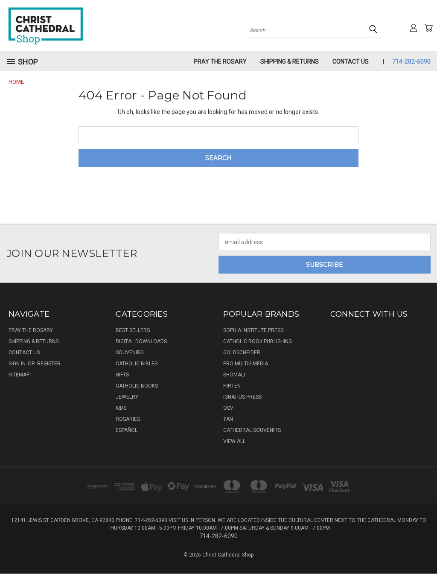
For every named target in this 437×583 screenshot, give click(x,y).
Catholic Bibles (136, 364)
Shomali (234, 375)
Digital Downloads (141, 341)
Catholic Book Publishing (257, 341)
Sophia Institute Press (253, 330)
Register (49, 364)
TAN (228, 419)
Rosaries (128, 419)
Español (126, 430)
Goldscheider (241, 353)
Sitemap (19, 375)
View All (234, 441)
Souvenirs (129, 353)
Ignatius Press (242, 397)
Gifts (122, 375)
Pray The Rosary (220, 61)
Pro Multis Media (245, 364)
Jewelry (127, 397)
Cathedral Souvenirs (252, 430)
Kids (121, 408)
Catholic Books (137, 386)
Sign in (18, 364)
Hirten (232, 386)
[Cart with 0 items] (428, 27)
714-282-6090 (411, 61)
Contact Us (350, 61)
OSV (228, 408)
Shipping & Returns (289, 61)
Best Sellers (133, 330)
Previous (424, 556)
